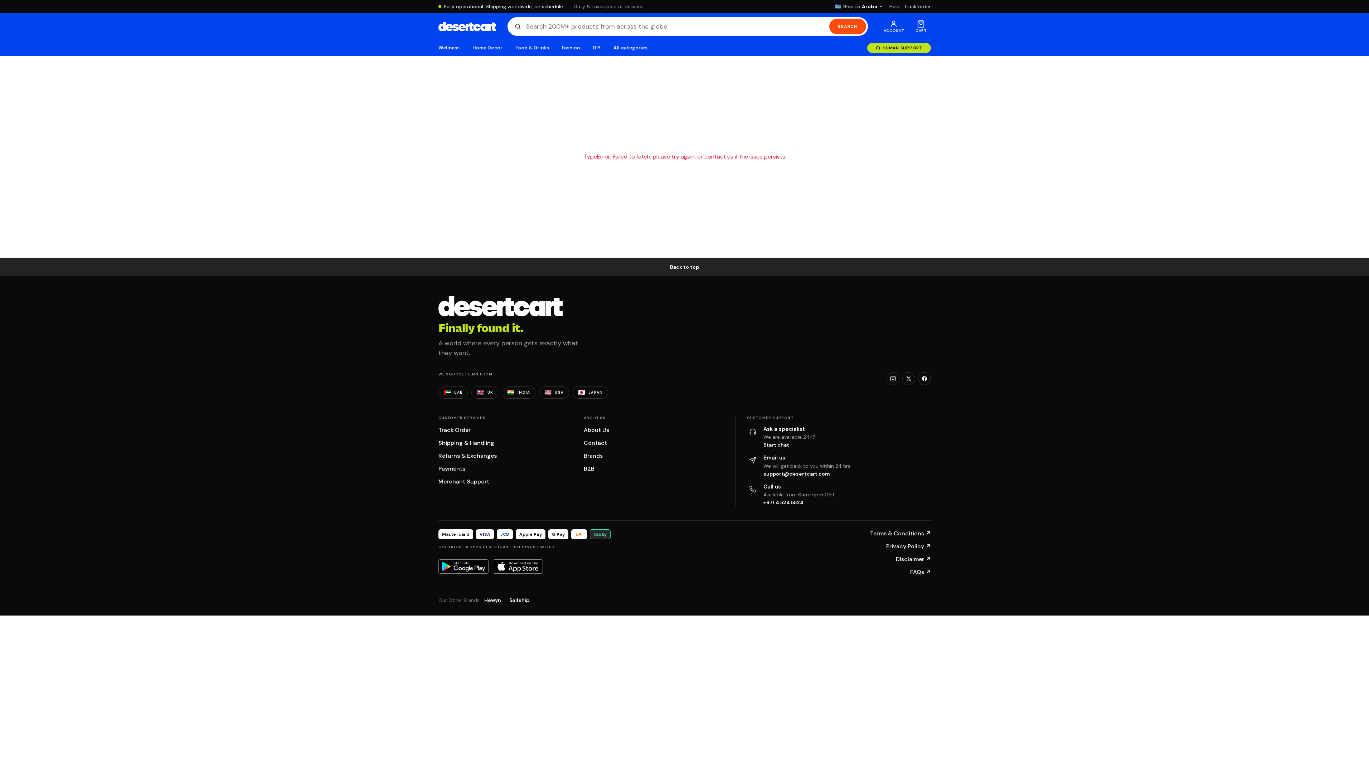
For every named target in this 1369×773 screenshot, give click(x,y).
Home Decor (487, 48)
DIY (597, 48)
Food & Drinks (532, 48)
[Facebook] (924, 378)
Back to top (684, 267)
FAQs (920, 572)
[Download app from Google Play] (463, 566)
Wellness (449, 48)
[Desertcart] (467, 26)
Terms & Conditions (900, 533)
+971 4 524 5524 (783, 502)
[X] (908, 378)
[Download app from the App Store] (518, 566)
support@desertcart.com (796, 474)
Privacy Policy (908, 546)
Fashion (571, 48)
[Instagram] (893, 378)
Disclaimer (913, 559)
